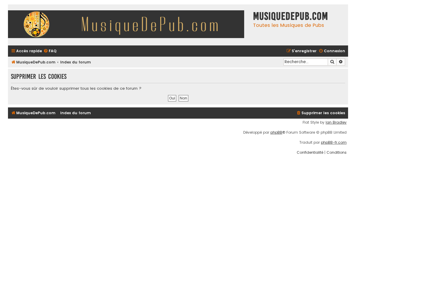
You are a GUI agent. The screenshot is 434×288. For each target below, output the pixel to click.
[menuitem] (49, 51)
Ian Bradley (336, 122)
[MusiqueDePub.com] (129, 25)
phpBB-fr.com (334, 142)
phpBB (276, 132)
